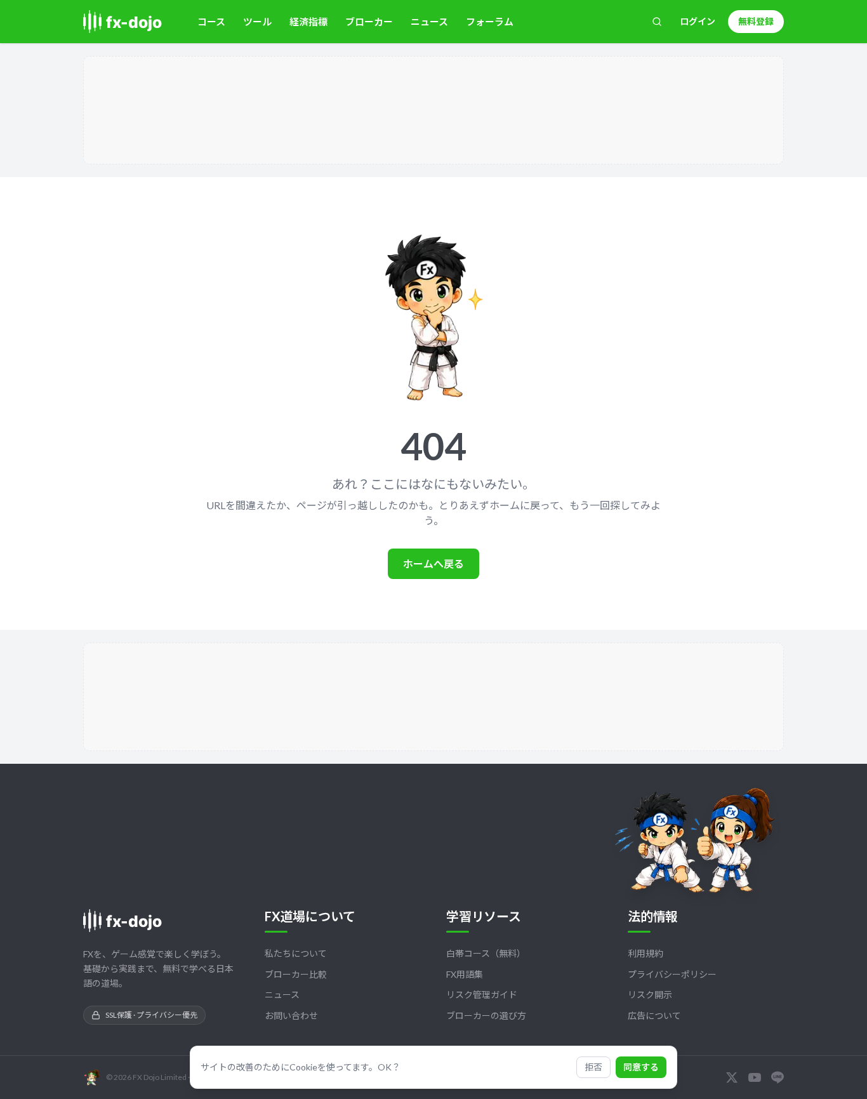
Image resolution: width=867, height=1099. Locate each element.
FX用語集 (464, 974)
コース (211, 21)
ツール (257, 21)
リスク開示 (650, 994)
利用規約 (645, 953)
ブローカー (369, 21)
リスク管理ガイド (481, 994)
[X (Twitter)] (731, 1077)
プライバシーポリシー (672, 974)
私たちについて (296, 953)
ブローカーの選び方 (486, 1015)
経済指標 (308, 21)
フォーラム (489, 21)
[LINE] (777, 1077)
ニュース (429, 21)
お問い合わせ (291, 1015)
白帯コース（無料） (486, 953)
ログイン (697, 21)
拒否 (593, 1067)
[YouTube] (754, 1077)
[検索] (657, 21)
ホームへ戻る (433, 563)
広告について (654, 1015)
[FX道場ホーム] (129, 22)
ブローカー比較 (296, 974)
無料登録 (756, 21)
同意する (641, 1067)
